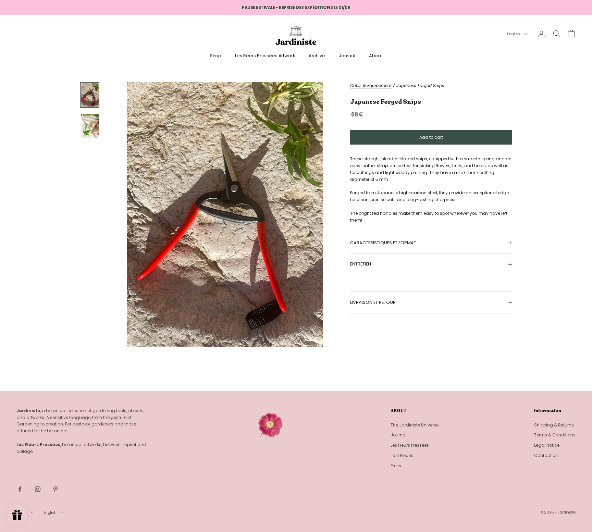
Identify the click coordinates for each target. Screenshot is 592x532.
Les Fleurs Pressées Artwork (265, 56)
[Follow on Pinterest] (55, 489)
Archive (317, 56)
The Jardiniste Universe (415, 425)
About (375, 56)
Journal (347, 56)
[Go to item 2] (89, 125)
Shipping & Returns (554, 425)
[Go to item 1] (89, 95)
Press (396, 466)
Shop (216, 56)
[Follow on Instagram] (37, 489)
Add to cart (431, 137)
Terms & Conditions (555, 435)
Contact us (546, 455)
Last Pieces (402, 455)
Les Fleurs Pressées (410, 445)
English (513, 34)
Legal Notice (546, 445)
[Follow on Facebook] (19, 489)
